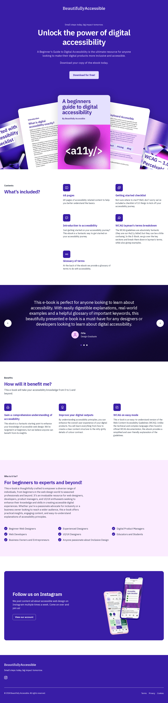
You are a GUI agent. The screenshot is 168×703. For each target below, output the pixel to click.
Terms (144, 693)
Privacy (152, 693)
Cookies (160, 693)
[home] (84, 8)
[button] (8, 323)
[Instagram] (5, 677)
